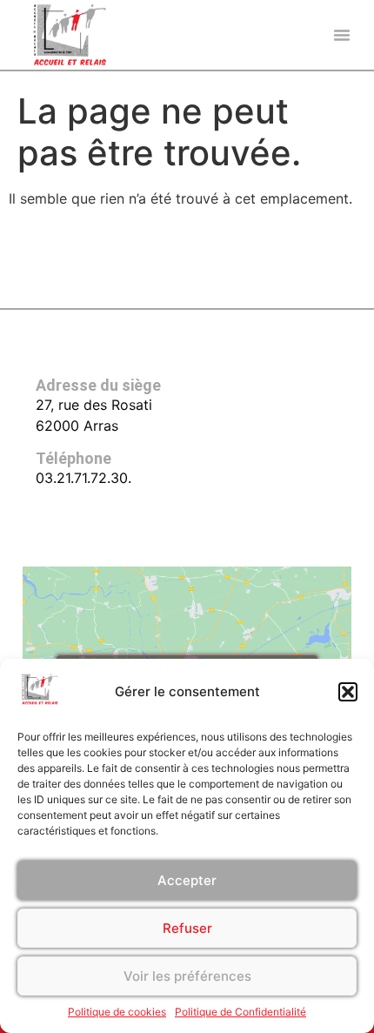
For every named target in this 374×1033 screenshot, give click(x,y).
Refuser (187, 928)
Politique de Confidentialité (240, 1011)
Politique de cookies (117, 1011)
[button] (348, 692)
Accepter (187, 880)
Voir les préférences (187, 976)
